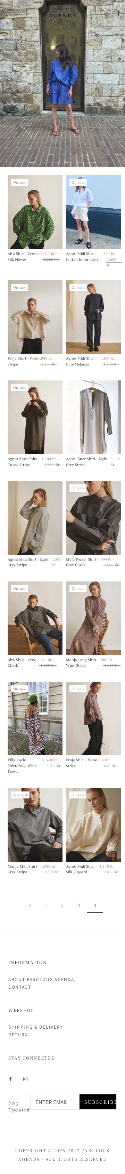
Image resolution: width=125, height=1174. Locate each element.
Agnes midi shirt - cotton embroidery (82, 256)
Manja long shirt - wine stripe (82, 662)
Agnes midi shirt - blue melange (81, 361)
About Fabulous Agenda (41, 979)
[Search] (103, 12)
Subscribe (100, 1102)
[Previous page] (30, 905)
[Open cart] (116, 12)
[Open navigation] (9, 12)
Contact (19, 987)
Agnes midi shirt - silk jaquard (81, 869)
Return (18, 1034)
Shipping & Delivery (35, 1027)
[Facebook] (10, 1078)
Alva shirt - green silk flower (23, 256)
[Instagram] (25, 1078)
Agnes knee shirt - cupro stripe (23, 461)
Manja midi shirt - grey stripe (23, 869)
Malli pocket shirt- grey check (82, 562)
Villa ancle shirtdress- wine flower (22, 765)
